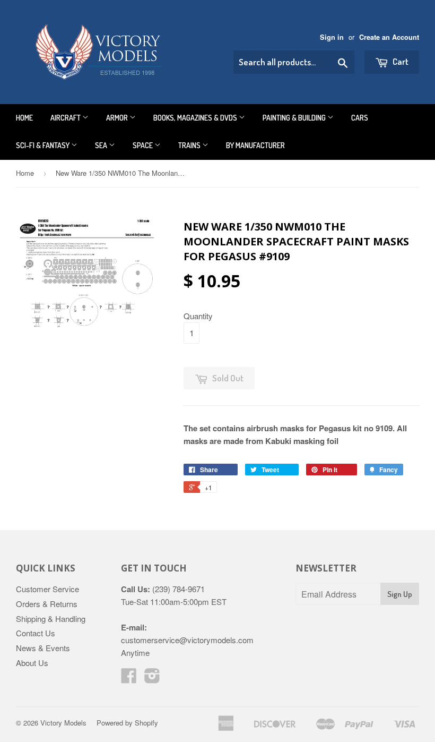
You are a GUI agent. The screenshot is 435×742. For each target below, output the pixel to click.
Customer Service (47, 588)
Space (143, 145)
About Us (32, 662)
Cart (399, 61)
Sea (102, 145)
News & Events (43, 647)
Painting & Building (295, 117)
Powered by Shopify (127, 723)
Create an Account (389, 37)
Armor (117, 117)
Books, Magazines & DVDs (196, 117)
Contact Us (35, 632)
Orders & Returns (46, 603)
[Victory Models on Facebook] (129, 678)
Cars (359, 117)
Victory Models (63, 723)
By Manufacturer (255, 145)
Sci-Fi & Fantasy (43, 145)
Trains (190, 145)
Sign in (332, 37)
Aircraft (66, 117)
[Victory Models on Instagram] (152, 678)
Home (24, 117)
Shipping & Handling (50, 618)
